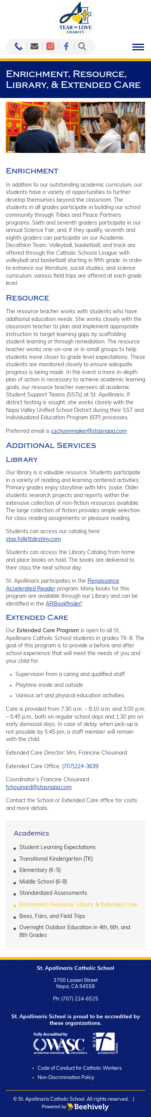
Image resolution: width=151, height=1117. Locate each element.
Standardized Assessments (53, 893)
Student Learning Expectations (57, 848)
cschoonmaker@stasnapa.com (89, 431)
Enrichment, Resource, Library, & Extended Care (78, 905)
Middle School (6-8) (43, 882)
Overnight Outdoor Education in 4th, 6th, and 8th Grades (74, 932)
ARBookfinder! (64, 604)
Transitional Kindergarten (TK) (56, 859)
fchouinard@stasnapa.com (39, 788)
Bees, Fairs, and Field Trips (52, 917)
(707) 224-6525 (79, 999)
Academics (31, 833)
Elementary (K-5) (40, 870)
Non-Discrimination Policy (66, 1078)
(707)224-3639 (80, 767)
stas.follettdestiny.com (33, 539)
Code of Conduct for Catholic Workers (80, 1068)
